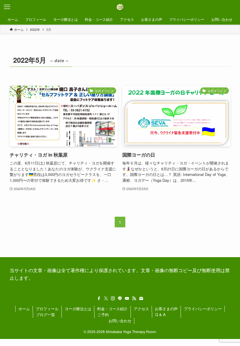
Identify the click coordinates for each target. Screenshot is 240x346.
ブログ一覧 (45, 314)
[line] (120, 298)
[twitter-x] (106, 298)
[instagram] (113, 298)
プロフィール (47, 308)
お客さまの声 (166, 308)
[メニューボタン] (7, 7)
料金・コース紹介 (112, 308)
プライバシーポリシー (203, 308)
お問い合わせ (120, 320)
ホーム (24, 308)
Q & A (160, 314)
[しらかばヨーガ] (120, 7)
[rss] (134, 298)
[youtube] (127, 298)
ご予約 (103, 314)
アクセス (141, 308)
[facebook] (99, 298)
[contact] (141, 298)
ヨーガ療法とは (78, 308)
